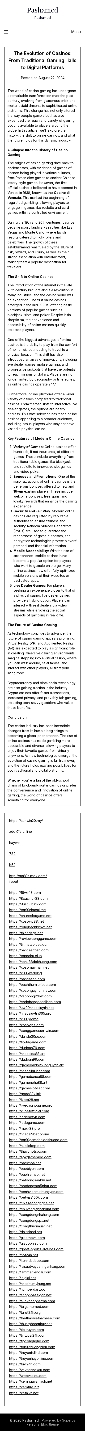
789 (12, 853)
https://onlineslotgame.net (30, 915)
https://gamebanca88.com (30, 1076)
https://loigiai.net (22, 1278)
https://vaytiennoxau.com (29, 1370)
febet (13, 881)
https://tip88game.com (28, 1042)
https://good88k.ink (25, 1094)
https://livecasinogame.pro (30, 1105)
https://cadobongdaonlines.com (35, 1002)
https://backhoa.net (25, 1163)
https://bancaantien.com (29, 950)
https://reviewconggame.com (33, 938)
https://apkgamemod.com (30, 1157)
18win (18, 491)
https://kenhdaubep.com (29, 1260)
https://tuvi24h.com (25, 1364)
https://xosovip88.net (26, 921)
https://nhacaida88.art (27, 1053)
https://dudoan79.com (27, 1048)
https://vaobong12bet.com (30, 996)
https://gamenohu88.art (28, 1082)
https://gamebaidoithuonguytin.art (36, 1065)
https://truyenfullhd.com (28, 1352)
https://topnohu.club (25, 956)
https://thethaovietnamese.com (34, 1318)
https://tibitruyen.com (26, 1329)
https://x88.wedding (25, 973)
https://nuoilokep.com (27, 1145)
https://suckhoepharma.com (32, 1301)
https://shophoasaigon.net (30, 1295)
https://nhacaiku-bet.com (29, 1071)
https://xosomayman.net (29, 967)
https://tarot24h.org (25, 1312)
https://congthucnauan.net (30, 1226)
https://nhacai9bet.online (29, 1134)
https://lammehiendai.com (30, 1272)
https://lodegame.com (27, 1122)
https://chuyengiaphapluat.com (34, 1209)
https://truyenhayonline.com (31, 1358)
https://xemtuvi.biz (24, 1387)
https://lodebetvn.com (27, 1117)
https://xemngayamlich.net (30, 1381)
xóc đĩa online (20, 831)
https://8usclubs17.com (28, 904)
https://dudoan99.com (27, 1059)
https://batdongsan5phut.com (33, 1186)
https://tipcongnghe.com (29, 1341)
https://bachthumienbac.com (32, 984)
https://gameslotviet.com (29, 1088)
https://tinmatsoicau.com (29, 944)
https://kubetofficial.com (29, 1111)
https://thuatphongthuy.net (30, 1324)
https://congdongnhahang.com (34, 1214)
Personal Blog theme (42, 1424)
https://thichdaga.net (26, 933)
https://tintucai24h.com (28, 1335)
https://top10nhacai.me (27, 910)
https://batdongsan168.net (30, 1180)
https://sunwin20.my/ (26, 820)
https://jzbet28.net (24, 1099)
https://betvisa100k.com (28, 1197)
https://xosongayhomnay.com (33, 990)
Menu (76, 31)
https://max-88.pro (24, 1128)
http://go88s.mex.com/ (28, 876)
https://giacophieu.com (28, 1243)
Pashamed (42, 9)
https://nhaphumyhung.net (30, 1283)
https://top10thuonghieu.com (32, 1347)
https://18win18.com (25, 892)
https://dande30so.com (28, 1036)
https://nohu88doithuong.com (33, 961)
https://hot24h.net (23, 1255)
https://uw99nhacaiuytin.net (31, 1007)
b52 (12, 864)
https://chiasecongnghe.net (31, 1203)
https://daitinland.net (25, 1232)
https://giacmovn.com (27, 1237)
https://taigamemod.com (29, 1306)
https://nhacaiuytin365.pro (30, 1013)
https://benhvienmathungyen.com (36, 1191)
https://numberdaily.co (27, 1289)
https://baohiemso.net (27, 1174)
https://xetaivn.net (23, 1393)
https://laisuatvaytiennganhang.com (37, 1266)
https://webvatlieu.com (28, 1375)
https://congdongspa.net (29, 1220)
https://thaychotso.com (28, 1151)
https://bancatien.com (27, 979)
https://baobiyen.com (26, 1168)
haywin (14, 842)
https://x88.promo (23, 1019)
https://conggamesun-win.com (34, 1030)
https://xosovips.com (26, 1025)
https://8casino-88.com (28, 898)
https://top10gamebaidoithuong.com (38, 1140)
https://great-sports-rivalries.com (36, 1249)
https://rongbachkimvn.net (30, 927)
